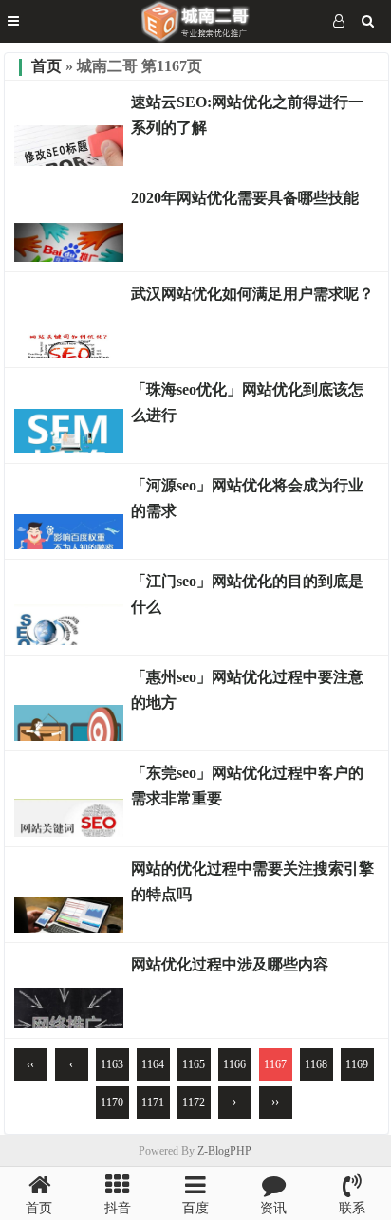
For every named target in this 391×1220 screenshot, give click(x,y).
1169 (356, 1064)
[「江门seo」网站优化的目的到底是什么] (68, 640)
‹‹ (30, 1064)
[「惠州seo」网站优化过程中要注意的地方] (68, 736)
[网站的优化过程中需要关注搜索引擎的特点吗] (68, 928)
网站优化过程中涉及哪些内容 (229, 964)
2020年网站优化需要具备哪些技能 (245, 198)
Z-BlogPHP (224, 1150)
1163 (112, 1064)
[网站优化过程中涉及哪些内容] (68, 1023)
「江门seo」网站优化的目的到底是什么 (247, 594)
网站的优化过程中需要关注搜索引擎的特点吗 (252, 881)
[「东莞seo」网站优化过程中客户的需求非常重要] (68, 832)
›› (275, 1102)
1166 (234, 1064)
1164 (152, 1064)
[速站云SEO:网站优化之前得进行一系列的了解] (68, 161)
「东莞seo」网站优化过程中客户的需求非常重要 (247, 785)
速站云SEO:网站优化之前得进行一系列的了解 (247, 115)
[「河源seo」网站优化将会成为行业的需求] (68, 544)
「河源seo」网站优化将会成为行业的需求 (247, 498)
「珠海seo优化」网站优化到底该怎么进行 (247, 402)
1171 (152, 1102)
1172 (193, 1102)
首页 (46, 66)
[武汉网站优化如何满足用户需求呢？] (68, 353)
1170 (112, 1102)
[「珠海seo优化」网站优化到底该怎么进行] (68, 449)
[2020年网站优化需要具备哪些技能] (68, 257)
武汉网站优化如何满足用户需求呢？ (252, 294)
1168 (316, 1064)
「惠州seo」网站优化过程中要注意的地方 (247, 690)
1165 (193, 1064)
